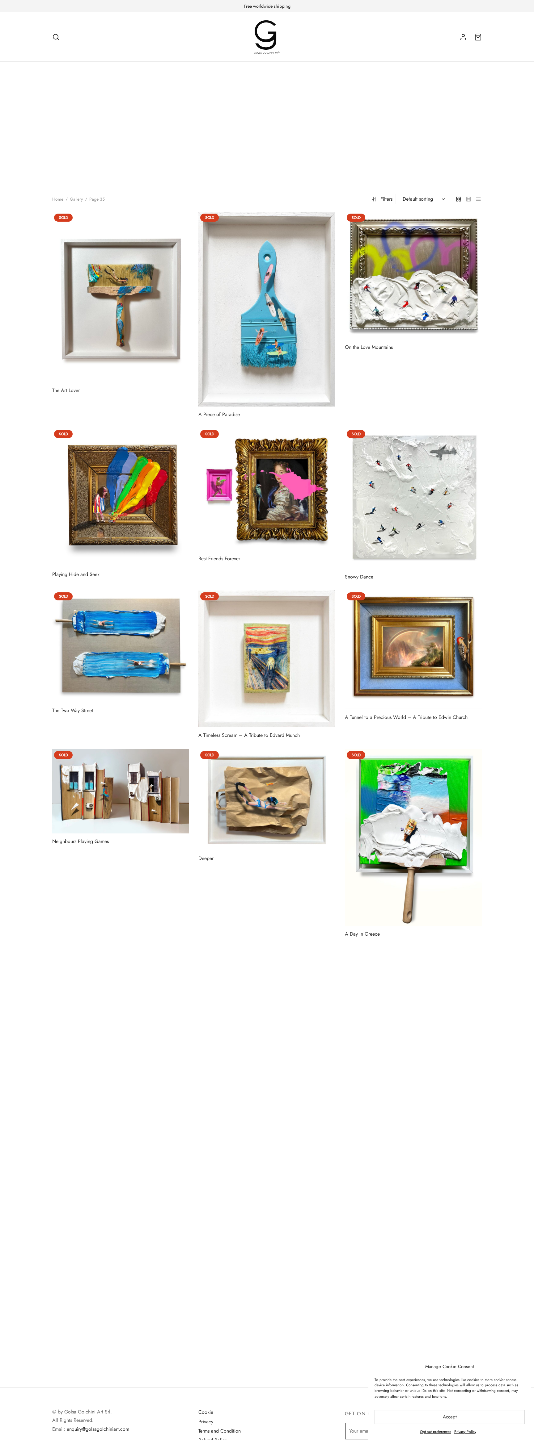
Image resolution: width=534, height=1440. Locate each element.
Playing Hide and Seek (76, 574)
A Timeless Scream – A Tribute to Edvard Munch (249, 735)
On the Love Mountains (369, 347)
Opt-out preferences (435, 1431)
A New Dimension (71, 1335)
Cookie (205, 1412)
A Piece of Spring (71, 1120)
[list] (478, 199)
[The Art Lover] (120, 297)
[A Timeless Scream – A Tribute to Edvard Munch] (266, 659)
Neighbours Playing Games (80, 841)
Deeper (206, 858)
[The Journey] (266, 1048)
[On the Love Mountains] (413, 275)
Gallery (76, 199)
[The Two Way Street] (120, 647)
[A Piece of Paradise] (266, 309)
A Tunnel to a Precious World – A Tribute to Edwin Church (406, 717)
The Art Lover (66, 390)
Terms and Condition (219, 1430)
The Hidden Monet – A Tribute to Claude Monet (395, 1080)
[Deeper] (266, 799)
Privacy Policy (465, 1431)
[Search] (56, 37)
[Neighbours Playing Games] (120, 791)
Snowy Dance (359, 576)
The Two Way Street (72, 710)
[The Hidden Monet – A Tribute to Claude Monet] (413, 1018)
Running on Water (363, 1329)
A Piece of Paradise (219, 414)
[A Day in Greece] (413, 837)
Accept (450, 1416)
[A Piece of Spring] (120, 1038)
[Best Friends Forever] (266, 489)
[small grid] (468, 199)
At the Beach (211, 1347)
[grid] (458, 199)
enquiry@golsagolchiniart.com (98, 1429)
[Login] (463, 37)
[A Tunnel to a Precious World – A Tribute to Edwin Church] (413, 650)
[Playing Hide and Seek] (120, 497)
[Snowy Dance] (413, 498)
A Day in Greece (362, 933)
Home (57, 199)
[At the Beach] (266, 1247)
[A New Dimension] (120, 1241)
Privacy (205, 1421)
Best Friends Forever (219, 558)
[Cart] (478, 37)
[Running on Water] (413, 1238)
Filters (386, 198)
